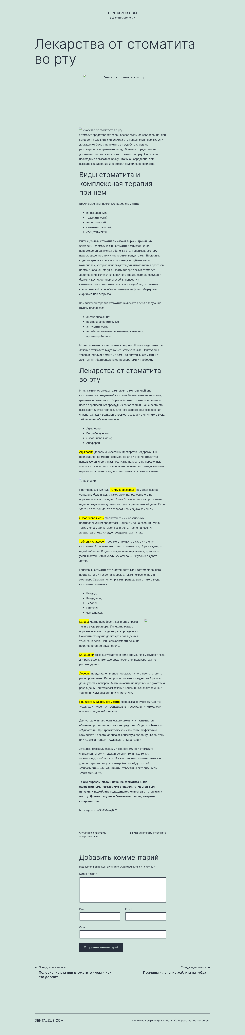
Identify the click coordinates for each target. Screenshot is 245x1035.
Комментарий (88, 873)
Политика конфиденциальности (152, 1020)
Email (128, 909)
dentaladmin (93, 836)
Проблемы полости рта (153, 832)
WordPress (203, 1020)
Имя (81, 909)
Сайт (82, 927)
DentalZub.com (122, 13)
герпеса (109, 410)
